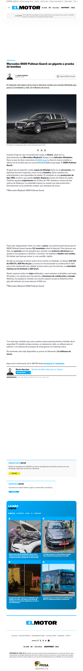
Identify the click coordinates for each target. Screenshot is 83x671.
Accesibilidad (60, 635)
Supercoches (11, 60)
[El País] (44, 8)
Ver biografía (21, 372)
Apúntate (14, 473)
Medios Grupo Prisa (41, 668)
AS (31, 513)
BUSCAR (14, 491)
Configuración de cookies (38, 635)
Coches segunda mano (27, 1)
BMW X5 (16, 1)
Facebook (48, 363)
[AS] (50, 8)
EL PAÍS (27, 513)
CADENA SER (37, 513)
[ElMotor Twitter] (40, 641)
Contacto (67, 635)
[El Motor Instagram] (43, 641)
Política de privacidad (24, 635)
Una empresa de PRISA (41, 664)
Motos (37, 1)
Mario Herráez (23, 75)
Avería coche (44, 1)
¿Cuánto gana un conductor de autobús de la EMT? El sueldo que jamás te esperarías (57, 598)
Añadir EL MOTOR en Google (67, 76)
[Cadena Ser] (73, 8)
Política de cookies (51, 635)
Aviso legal (15, 635)
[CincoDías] (55, 8)
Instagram (60, 363)
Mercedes (46, 377)
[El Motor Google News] (49, 641)
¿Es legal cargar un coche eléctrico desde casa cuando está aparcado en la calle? (57, 555)
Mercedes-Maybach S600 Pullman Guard (30, 377)
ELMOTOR (11, 513)
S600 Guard (42, 160)
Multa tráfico (68, 1)
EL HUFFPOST (20, 513)
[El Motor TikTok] (45, 641)
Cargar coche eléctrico (56, 1)
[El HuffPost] (65, 8)
